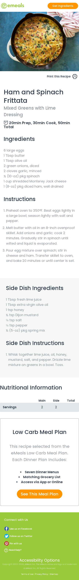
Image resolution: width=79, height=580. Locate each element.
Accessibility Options (39, 560)
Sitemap (54, 574)
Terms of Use (27, 574)
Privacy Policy (41, 574)
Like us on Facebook (21, 528)
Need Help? (15, 549)
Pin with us (16, 543)
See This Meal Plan (39, 494)
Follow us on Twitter (21, 536)
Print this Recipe (59, 76)
